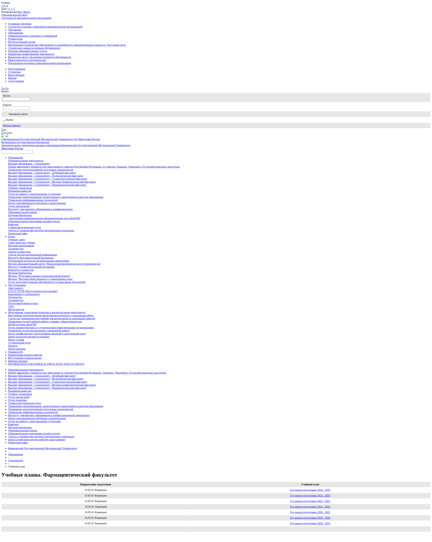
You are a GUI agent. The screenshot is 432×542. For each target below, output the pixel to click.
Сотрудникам (16, 81)
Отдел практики (17, 400)
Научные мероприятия (21, 245)
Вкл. (20, 11)
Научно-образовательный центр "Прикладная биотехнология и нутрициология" (54, 263)
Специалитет (15, 460)
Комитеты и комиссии (21, 269)
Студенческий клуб (19, 342)
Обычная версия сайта (14, 14)
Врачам (12, 78)
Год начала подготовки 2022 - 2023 (310, 501)
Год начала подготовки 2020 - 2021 (310, 512)
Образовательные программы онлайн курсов (34, 221)
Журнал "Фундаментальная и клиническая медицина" (39, 276)
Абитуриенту (15, 288)
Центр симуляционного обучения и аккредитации (37, 203)
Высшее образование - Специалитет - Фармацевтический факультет (47, 184)
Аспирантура (15, 248)
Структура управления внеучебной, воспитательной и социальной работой (51, 318)
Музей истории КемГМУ (22, 324)
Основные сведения (19, 23)
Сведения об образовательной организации (26, 18)
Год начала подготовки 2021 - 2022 (310, 506)
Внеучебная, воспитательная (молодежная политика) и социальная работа (50, 315)
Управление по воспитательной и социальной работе (39, 330)
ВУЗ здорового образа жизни (25, 357)
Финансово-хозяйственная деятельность (31, 54)
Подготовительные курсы (23, 303)
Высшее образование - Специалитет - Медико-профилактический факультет (52, 181)
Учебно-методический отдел (24, 227)
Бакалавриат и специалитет (24, 294)
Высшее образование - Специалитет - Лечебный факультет (42, 172)
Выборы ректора (17, 361)
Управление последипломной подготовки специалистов (40, 169)
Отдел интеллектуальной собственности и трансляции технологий (46, 282)
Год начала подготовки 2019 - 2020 (310, 517)
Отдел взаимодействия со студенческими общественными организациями (51, 327)
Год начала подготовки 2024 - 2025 (310, 490)
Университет (15, 351)
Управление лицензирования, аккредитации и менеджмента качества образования (55, 197)
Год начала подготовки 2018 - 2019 (310, 523)
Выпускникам (16, 75)
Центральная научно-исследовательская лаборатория (38, 260)
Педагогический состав (21, 41)
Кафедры (13, 224)
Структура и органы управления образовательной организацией (45, 26)
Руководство (15, 38)
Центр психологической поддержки (28, 336)
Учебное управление (20, 188)
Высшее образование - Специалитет (29, 163)
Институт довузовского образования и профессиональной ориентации (48, 415)
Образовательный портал (22, 212)
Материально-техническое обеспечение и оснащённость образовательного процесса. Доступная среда (67, 45)
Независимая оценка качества (25, 354)
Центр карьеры (16, 348)
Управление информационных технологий (33, 200)
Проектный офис (18, 233)
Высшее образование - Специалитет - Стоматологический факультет (47, 178)
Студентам (14, 71)
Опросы (12, 345)
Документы (14, 29)
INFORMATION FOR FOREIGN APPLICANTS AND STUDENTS (46, 364)
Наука (11, 236)
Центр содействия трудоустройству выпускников (36, 439)
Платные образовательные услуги (27, 51)
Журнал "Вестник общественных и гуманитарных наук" (40, 279)
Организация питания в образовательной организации (39, 63)
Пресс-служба (16, 339)
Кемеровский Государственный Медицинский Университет (42, 448)
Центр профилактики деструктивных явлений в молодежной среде (47, 333)
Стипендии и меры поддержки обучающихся (34, 48)
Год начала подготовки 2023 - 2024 (310, 495)
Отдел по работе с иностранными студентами (34, 194)
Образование (15, 32)
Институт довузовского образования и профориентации (40, 209)
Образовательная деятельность (25, 160)
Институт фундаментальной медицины (30, 257)
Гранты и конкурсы (19, 251)
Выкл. (27, 11)
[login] (4, 120)
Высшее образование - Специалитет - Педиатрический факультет (45, 175)
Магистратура (16, 309)
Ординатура (15, 297)
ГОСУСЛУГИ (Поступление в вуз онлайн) (33, 291)
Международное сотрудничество (27, 60)
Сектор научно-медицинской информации (32, 254)
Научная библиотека (20, 215)
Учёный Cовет (16, 239)
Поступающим (16, 68)
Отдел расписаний (19, 206)
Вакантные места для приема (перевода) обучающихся (39, 57)
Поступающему (17, 285)
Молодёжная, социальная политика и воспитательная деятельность (47, 312)
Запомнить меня (18, 114)
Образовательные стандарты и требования (32, 35)
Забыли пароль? (12, 125)
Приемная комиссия (19, 191)
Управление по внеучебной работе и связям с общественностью (45, 321)
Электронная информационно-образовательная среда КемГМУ (44, 218)
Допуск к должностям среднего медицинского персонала (41, 230)
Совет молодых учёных (21, 242)
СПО (11, 306)
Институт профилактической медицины (31, 266)
